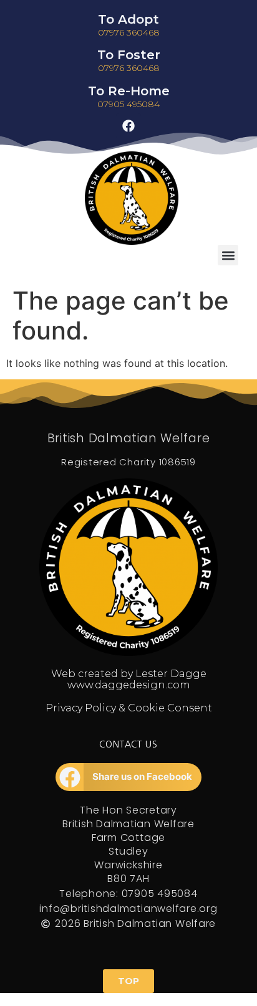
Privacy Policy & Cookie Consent (129, 708)
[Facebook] (128, 125)
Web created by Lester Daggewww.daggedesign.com (128, 679)
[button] (228, 255)
